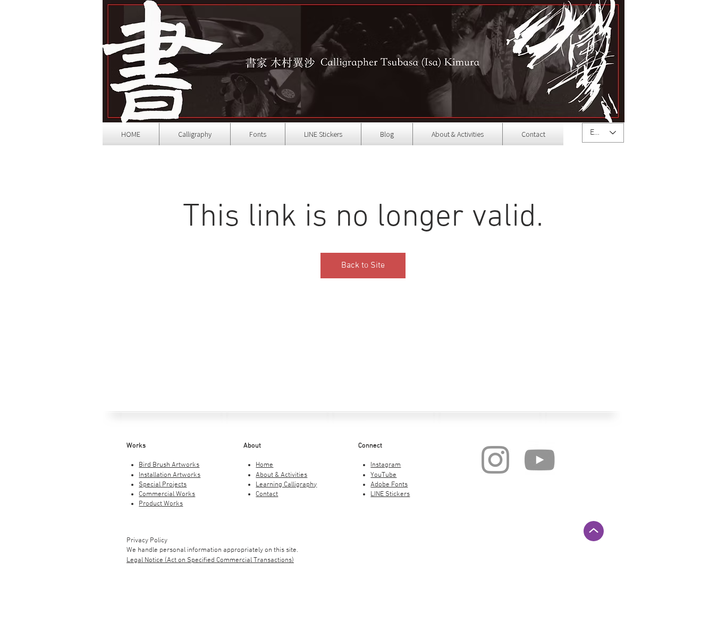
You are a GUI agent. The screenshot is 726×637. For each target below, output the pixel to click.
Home (264, 465)
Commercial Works (167, 494)
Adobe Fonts (389, 485)
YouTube (383, 475)
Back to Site (363, 265)
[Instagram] (495, 459)
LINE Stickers (390, 494)
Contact (267, 494)
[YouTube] (539, 459)
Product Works (161, 504)
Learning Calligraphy (286, 485)
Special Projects (163, 485)
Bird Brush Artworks (169, 465)
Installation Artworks (169, 475)
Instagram (385, 465)
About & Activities (281, 475)
